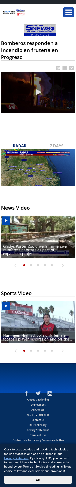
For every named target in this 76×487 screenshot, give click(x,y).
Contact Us (38, 420)
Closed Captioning (38, 399)
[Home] (28, 12)
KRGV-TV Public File (38, 415)
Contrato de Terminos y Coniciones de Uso (38, 440)
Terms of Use (38, 435)
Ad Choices (38, 410)
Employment (38, 404)
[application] (38, 92)
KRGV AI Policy (38, 425)
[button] (38, 92)
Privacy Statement (38, 430)
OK (38, 480)
